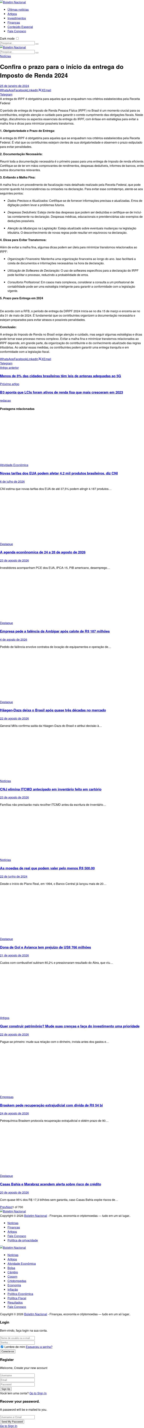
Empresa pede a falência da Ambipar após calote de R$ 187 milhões (55, 631)
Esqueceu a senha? (39, 1347)
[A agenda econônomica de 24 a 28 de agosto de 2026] (72, 518)
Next (9, 1207)
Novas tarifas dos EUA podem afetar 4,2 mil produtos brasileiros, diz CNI (59, 473)
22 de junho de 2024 (13, 876)
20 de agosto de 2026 (14, 1192)
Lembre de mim (14, 1347)
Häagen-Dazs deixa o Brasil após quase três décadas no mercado (53, 710)
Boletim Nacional (35, 1215)
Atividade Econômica (14, 465)
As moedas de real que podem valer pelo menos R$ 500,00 (47, 868)
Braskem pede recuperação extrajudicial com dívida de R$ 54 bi (51, 1105)
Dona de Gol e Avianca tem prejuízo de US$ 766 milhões (45, 947)
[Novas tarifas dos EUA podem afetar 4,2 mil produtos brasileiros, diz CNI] (72, 439)
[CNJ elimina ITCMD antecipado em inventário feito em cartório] (72, 755)
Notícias (5, 56)
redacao (5, 400)
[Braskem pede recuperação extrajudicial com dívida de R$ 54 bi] (72, 1071)
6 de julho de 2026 (12, 481)
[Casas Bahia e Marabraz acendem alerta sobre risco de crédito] (72, 1150)
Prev (3, 1207)
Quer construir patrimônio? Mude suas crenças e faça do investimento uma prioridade (70, 1026)
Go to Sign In (38, 1393)
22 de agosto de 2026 (14, 718)
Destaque (6, 544)
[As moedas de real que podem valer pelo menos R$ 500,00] (72, 834)
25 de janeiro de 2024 (14, 86)
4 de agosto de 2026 (13, 639)
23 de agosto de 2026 (14, 560)
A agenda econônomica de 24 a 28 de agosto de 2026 (43, 552)
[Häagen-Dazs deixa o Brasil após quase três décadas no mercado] (72, 676)
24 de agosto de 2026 (14, 1113)
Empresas (7, 1097)
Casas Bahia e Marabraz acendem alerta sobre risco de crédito (50, 1184)
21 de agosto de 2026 (14, 955)
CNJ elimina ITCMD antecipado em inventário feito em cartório (50, 789)
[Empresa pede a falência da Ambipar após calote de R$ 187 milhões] (72, 597)
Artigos (4, 1018)
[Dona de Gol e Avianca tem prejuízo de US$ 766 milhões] (72, 913)
